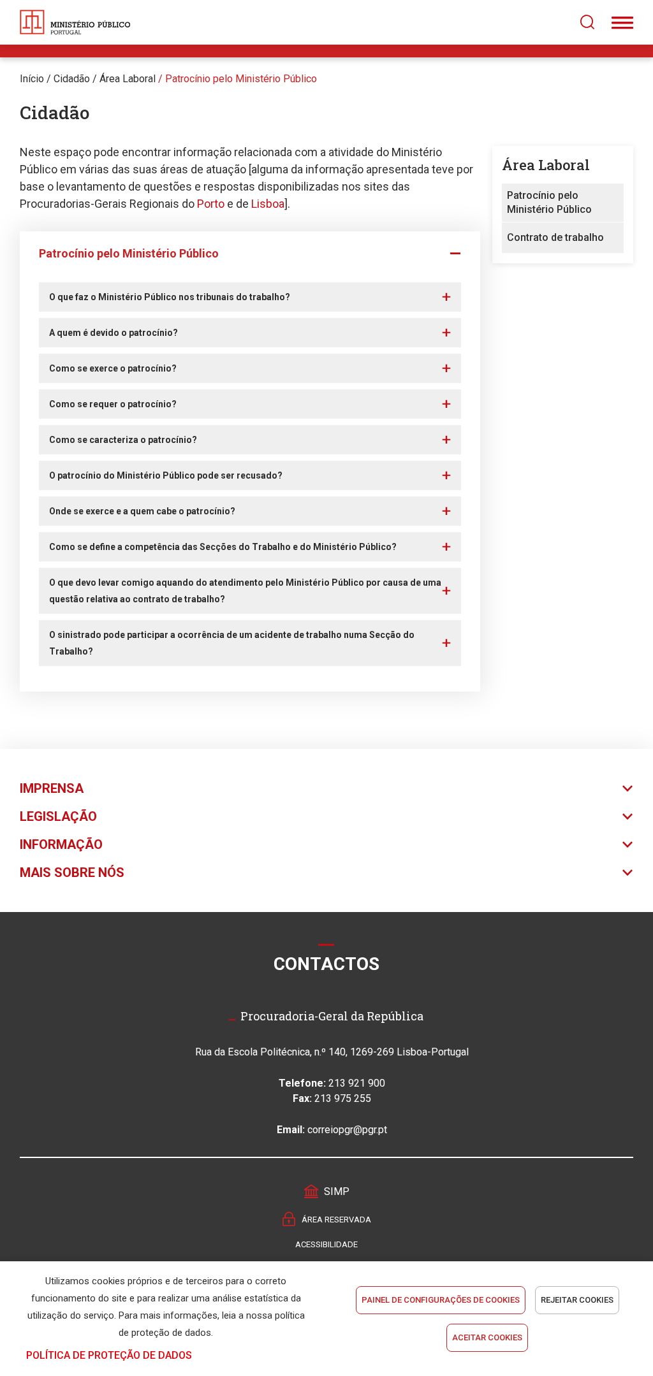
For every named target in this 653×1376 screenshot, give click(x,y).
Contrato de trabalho (555, 237)
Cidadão (72, 79)
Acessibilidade (326, 1244)
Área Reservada (336, 1219)
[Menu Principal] (622, 22)
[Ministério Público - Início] (75, 22)
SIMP (336, 1191)
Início (32, 79)
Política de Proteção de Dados (109, 1355)
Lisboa (267, 203)
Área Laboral (127, 79)
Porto (212, 203)
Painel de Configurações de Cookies (441, 1300)
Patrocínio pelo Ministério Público (241, 79)
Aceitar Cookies (487, 1337)
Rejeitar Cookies (577, 1300)
